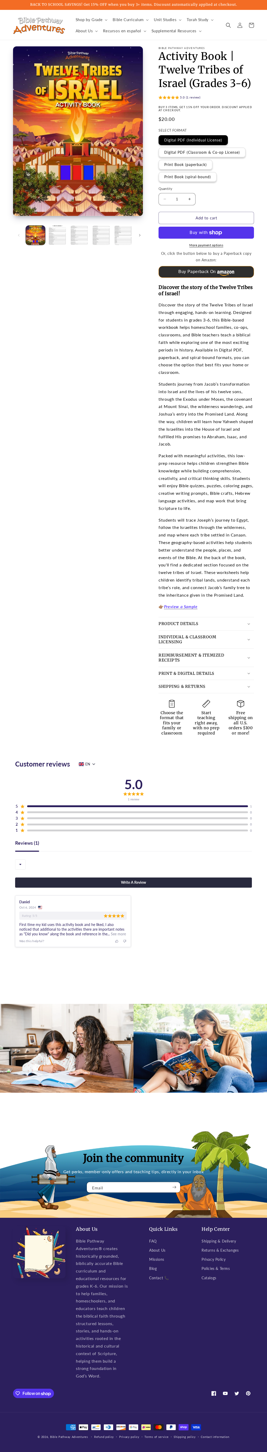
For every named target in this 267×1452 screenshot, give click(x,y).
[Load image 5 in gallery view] (123, 235)
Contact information (215, 1436)
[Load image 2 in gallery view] (57, 235)
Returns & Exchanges (220, 1250)
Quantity (165, 189)
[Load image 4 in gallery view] (101, 235)
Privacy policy (129, 1436)
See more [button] (118, 934)
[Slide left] (19, 235)
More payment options (206, 245)
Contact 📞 (159, 1278)
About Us (157, 1250)
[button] (91, 20)
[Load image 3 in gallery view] (79, 235)
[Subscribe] (174, 1187)
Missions (156, 1259)
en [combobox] (87, 764)
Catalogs (209, 1278)
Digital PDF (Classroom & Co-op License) (202, 152)
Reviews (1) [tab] (27, 843)
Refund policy (104, 1436)
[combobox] (20, 864)
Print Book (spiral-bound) (187, 177)
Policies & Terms (216, 1268)
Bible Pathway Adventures (69, 1436)
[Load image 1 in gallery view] (35, 235)
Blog (153, 1268)
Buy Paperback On (197, 271)
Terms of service (156, 1436)
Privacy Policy (214, 1259)
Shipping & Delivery (219, 1241)
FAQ (153, 1241)
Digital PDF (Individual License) (193, 140)
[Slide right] (139, 235)
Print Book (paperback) (185, 164)
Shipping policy (185, 1436)
